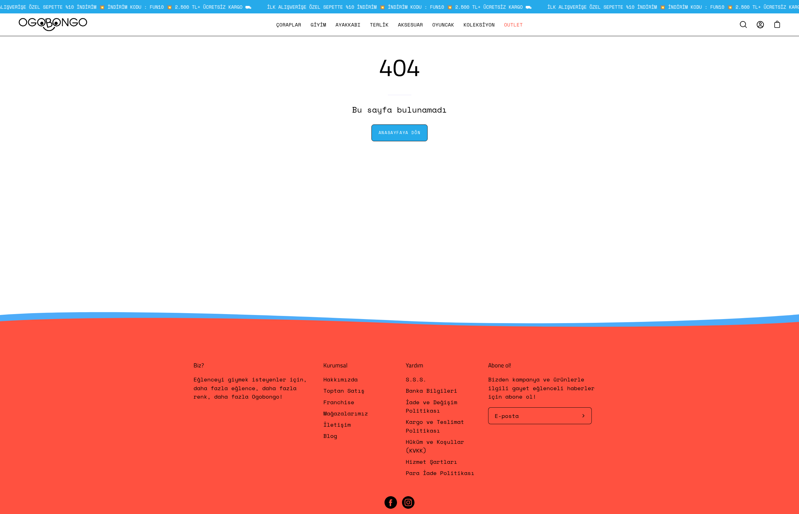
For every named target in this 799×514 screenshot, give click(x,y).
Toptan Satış (344, 391)
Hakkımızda (340, 379)
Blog (330, 436)
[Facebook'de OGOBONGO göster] (391, 502)
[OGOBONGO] (53, 24)
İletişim (337, 425)
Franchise (338, 402)
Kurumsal (335, 365)
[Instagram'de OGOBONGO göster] (408, 502)
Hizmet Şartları (431, 462)
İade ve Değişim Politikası (431, 406)
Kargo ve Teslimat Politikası (435, 426)
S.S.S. (416, 379)
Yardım (414, 365)
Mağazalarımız (345, 413)
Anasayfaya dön (399, 133)
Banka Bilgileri (431, 391)
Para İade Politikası (440, 473)
